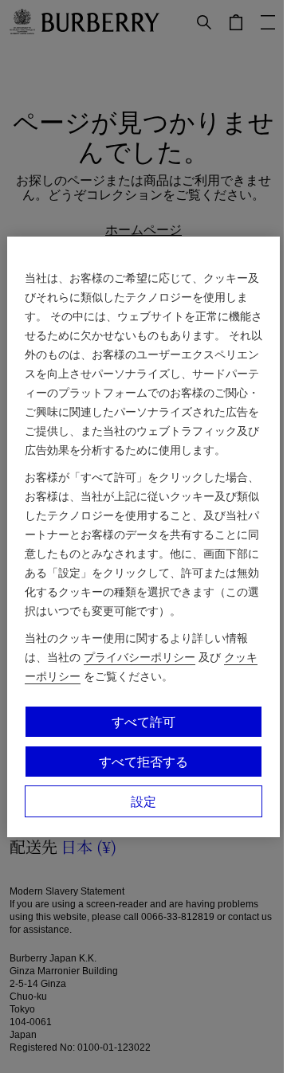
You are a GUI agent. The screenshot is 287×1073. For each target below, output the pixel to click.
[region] (143, 537)
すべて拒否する (143, 761)
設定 (143, 801)
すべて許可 (143, 721)
